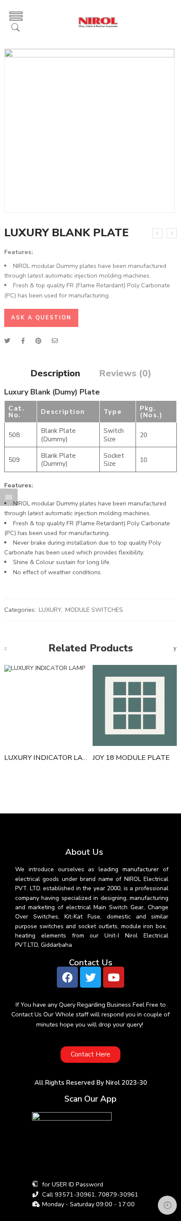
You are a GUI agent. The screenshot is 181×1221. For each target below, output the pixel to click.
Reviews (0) (125, 373)
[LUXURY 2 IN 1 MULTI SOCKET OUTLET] (172, 233)
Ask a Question (41, 317)
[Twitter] (90, 977)
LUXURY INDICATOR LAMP (46, 757)
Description (55, 373)
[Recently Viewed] (167, 1205)
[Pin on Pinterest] (38, 341)
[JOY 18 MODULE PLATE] (135, 705)
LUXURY (50, 609)
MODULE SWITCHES (94, 609)
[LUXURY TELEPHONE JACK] (157, 233)
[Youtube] (113, 977)
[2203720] (89, 131)
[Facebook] (67, 977)
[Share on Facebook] (23, 341)
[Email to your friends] (55, 341)
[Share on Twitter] (7, 341)
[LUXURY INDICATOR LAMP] (46, 705)
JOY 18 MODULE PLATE (131, 757)
